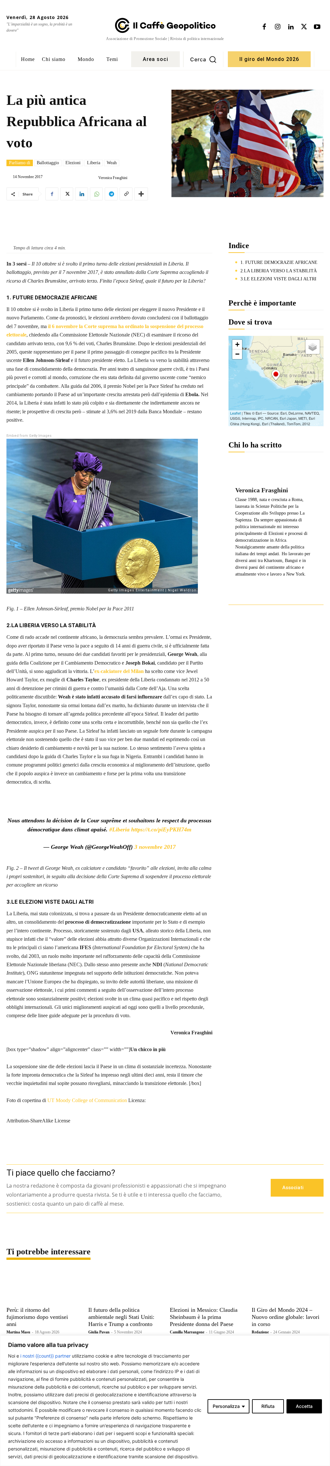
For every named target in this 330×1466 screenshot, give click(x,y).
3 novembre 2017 (155, 847)
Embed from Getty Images (29, 436)
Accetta (304, 1406)
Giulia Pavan (99, 1332)
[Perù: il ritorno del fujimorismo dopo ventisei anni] (42, 1286)
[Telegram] (111, 193)
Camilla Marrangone (187, 1332)
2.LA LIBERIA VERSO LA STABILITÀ (278, 270)
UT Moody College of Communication (87, 1100)
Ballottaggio (48, 162)
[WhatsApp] (96, 193)
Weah (112, 162)
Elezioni (73, 162)
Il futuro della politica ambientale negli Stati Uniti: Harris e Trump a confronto (121, 1317)
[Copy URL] (126, 193)
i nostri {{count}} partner (45, 1356)
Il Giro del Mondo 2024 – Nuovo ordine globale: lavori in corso (285, 1317)
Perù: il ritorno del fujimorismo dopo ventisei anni (37, 1317)
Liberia (93, 162)
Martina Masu (18, 1332)
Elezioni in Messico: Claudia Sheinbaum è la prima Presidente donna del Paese (204, 1317)
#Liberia (119, 829)
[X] (303, 27)
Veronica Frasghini (112, 178)
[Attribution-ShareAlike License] (109, 1107)
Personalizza (226, 1406)
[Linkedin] (290, 27)
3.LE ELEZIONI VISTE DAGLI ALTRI (278, 278)
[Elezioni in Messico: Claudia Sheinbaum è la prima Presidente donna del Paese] (206, 1286)
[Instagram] (277, 27)
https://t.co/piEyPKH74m (161, 829)
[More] (141, 193)
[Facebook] (264, 27)
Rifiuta (268, 1406)
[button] (203, 59)
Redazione (260, 1332)
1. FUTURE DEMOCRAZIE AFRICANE (278, 262)
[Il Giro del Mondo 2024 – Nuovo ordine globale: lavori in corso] (288, 1286)
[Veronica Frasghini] (93, 178)
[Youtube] (317, 27)
